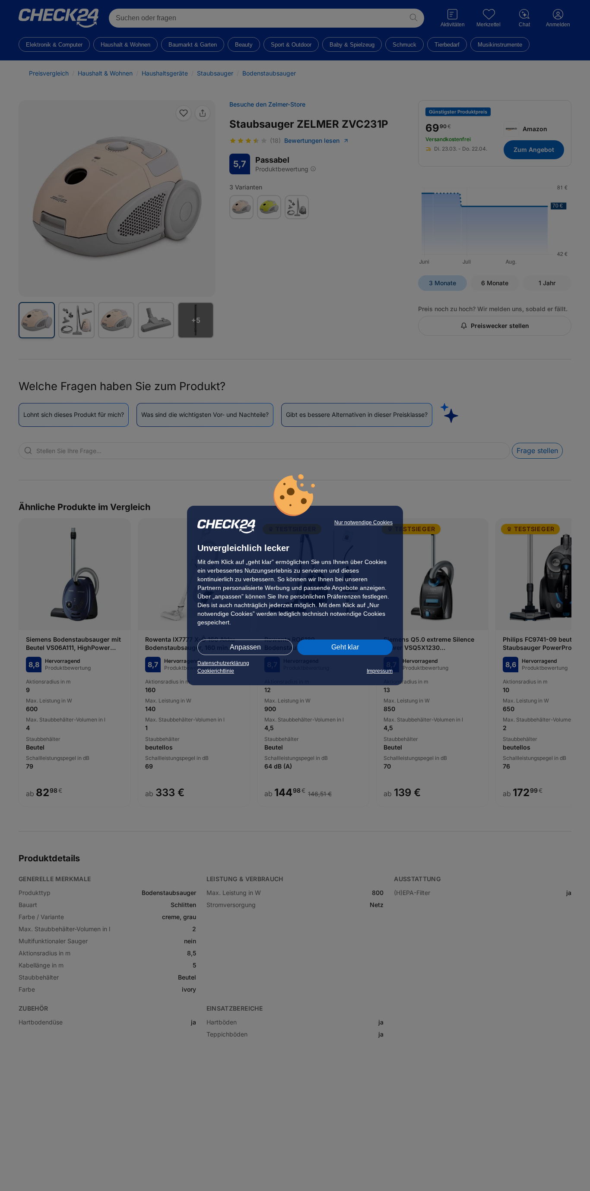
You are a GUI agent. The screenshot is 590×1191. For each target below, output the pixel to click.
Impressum (380, 671)
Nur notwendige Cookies (363, 523)
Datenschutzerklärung (223, 663)
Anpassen (245, 647)
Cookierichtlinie (215, 671)
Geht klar (345, 647)
